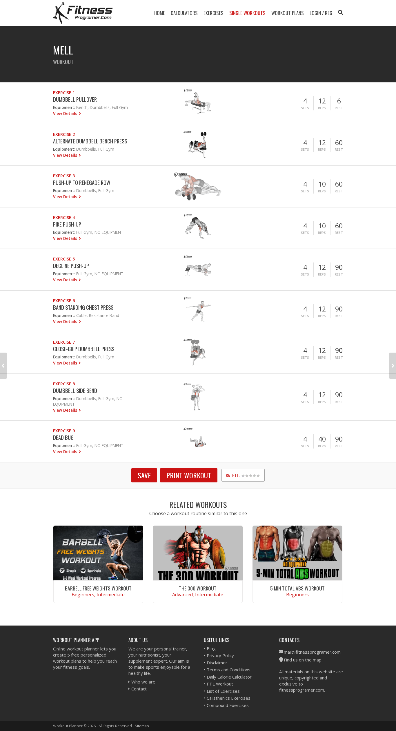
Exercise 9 (64, 430)
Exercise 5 (64, 259)
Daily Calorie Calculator (229, 677)
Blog (211, 648)
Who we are (143, 682)
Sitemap (142, 725)
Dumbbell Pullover (75, 99)
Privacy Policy (220, 655)
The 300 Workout (198, 588)
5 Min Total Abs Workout (297, 588)
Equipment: (64, 107)
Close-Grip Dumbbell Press (83, 349)
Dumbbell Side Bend (75, 390)
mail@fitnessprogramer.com (312, 652)
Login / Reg (321, 13)
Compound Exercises (228, 705)
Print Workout (188, 475)
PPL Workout (220, 684)
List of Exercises (223, 691)
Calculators (184, 13)
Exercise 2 (64, 134)
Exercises (214, 13)
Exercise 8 (64, 384)
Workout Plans (287, 13)
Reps (322, 108)
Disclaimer (217, 663)
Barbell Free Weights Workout (98, 588)
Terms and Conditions (228, 669)
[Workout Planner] (83, 13)
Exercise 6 (64, 300)
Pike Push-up (67, 224)
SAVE (144, 475)
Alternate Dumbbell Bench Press (90, 141)
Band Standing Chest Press (83, 307)
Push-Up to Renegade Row (81, 182)
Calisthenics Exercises (228, 698)
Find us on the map (302, 660)
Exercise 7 (64, 342)
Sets (305, 108)
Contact (139, 689)
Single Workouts (247, 13)
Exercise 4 (64, 217)
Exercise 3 (64, 175)
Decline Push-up (71, 265)
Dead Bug (63, 437)
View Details (65, 113)
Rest (339, 108)
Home (159, 13)
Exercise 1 (64, 92)
